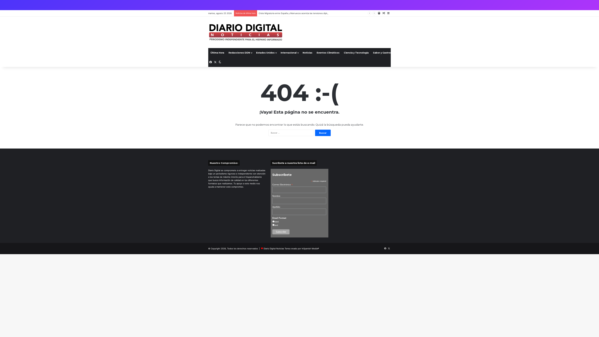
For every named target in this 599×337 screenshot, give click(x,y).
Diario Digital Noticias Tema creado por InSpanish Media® (291, 248)
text (276, 225)
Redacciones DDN (239, 52)
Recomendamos (469, 52)
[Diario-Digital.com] (245, 32)
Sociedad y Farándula (442, 52)
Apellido (276, 207)
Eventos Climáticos (328, 52)
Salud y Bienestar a (413, 52)
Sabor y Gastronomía (385, 52)
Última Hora (217, 52)
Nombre (276, 196)
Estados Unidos (265, 52)
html (276, 221)
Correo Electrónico (282, 184)
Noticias (307, 52)
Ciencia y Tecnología (356, 52)
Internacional (289, 52)
